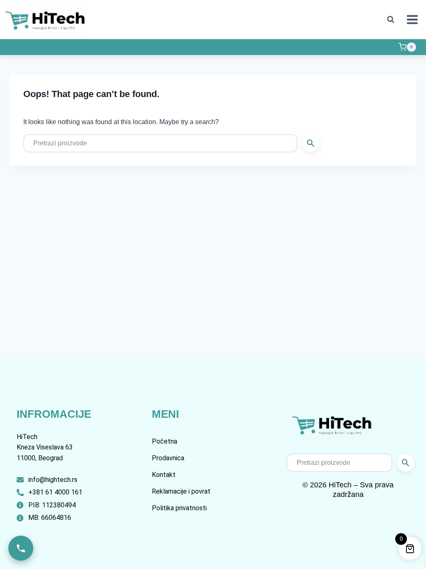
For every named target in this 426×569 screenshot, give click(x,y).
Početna (164, 441)
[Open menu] (412, 19)
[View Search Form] (390, 19)
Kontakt (164, 475)
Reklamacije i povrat (181, 491)
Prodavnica (168, 458)
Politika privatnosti (179, 508)
